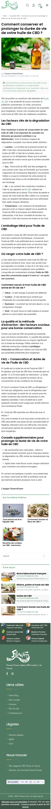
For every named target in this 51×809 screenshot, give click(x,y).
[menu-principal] (47, 5)
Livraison (12, 704)
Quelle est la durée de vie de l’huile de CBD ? (24, 368)
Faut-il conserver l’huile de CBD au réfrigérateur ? (26, 387)
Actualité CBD (15, 16)
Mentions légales (16, 734)
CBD (4, 16)
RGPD (11, 739)
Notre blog (13, 695)
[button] (25, 87)
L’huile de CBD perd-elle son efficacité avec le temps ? (23, 414)
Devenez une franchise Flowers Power (25, 770)
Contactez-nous (15, 712)
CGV (11, 743)
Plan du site (14, 708)
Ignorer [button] (25, 807)
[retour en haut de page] (47, 794)
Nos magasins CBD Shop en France (24, 765)
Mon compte (14, 699)
